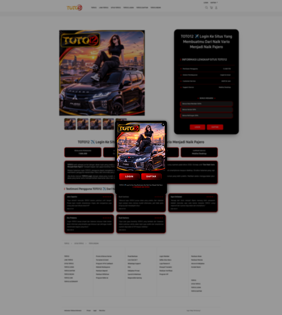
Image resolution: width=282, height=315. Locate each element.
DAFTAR (151, 176)
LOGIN (129, 176)
